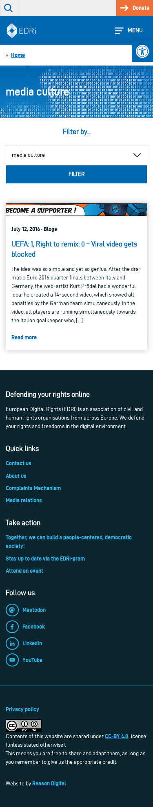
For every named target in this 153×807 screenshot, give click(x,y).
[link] (142, 51)
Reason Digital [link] (49, 783)
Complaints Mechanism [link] (33, 488)
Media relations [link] (24, 500)
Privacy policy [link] (22, 709)
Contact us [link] (18, 463)
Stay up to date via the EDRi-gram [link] (45, 558)
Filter (76, 174)
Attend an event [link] (24, 570)
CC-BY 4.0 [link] (116, 736)
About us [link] (16, 476)
